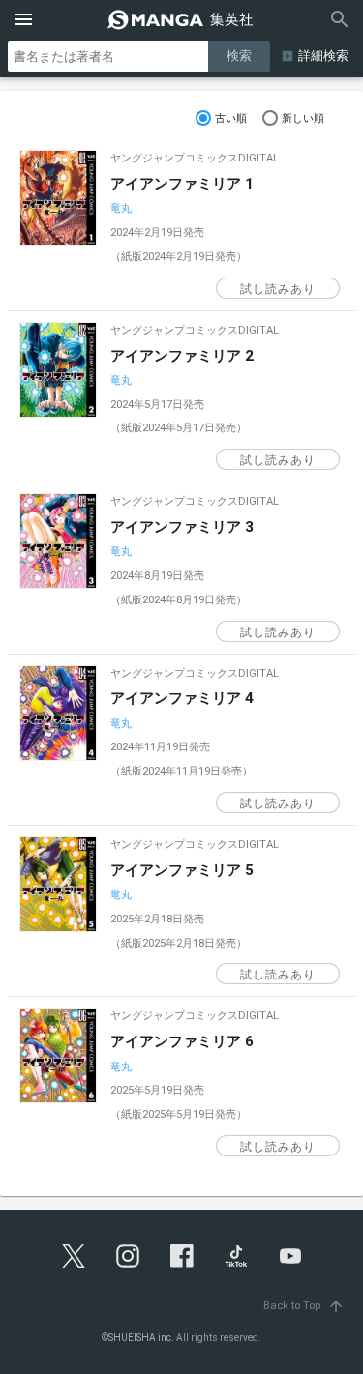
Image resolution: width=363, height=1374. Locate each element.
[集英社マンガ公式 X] (73, 1256)
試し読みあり (278, 289)
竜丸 (121, 208)
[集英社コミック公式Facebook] (182, 1256)
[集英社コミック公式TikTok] (236, 1256)
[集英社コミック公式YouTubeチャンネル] (290, 1256)
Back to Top (304, 1306)
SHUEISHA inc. (141, 1337)
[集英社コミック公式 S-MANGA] (182, 19)
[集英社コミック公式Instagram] (128, 1256)
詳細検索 (323, 55)
